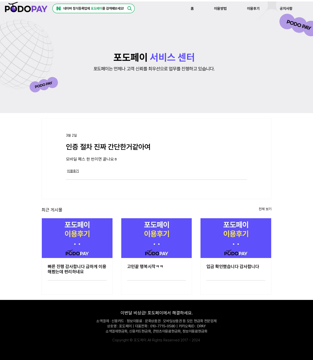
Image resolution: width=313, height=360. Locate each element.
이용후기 (73, 171)
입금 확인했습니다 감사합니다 (232, 266)
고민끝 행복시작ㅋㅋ (145, 266)
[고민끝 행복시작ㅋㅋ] (156, 238)
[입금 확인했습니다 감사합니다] (236, 238)
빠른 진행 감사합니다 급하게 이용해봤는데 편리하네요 (77, 269)
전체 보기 (265, 209)
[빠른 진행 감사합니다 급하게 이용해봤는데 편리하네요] (77, 238)
